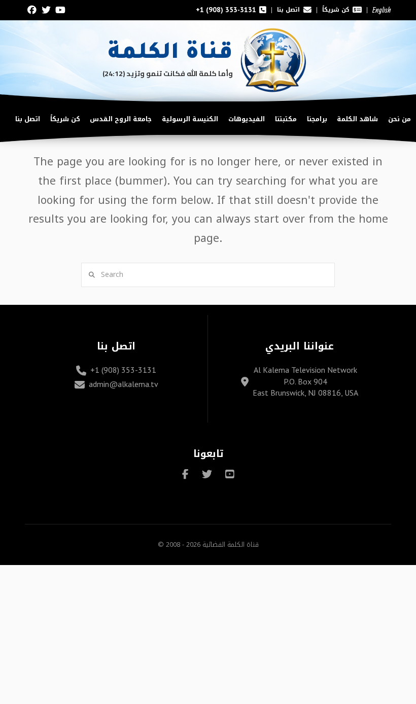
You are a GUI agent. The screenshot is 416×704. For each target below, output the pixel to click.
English (381, 10)
